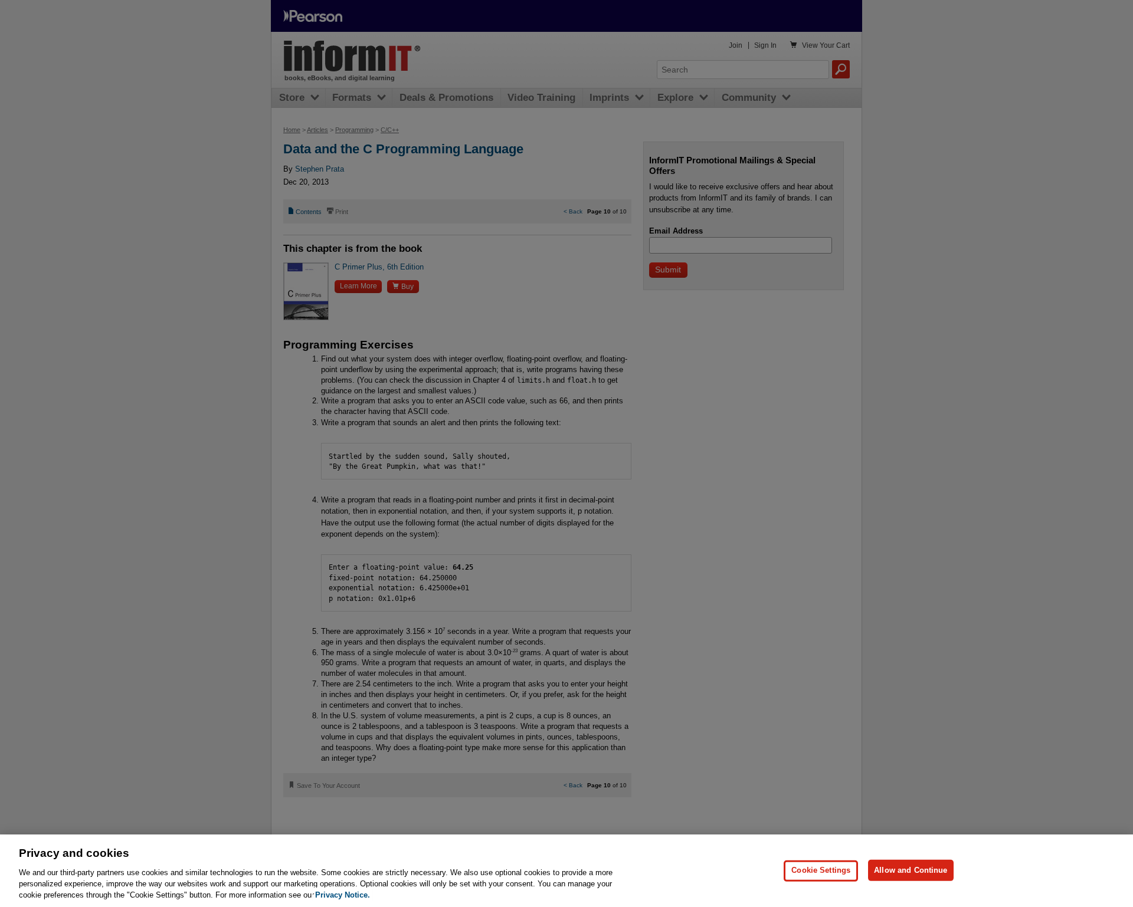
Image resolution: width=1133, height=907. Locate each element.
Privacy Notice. (342, 894)
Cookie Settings (820, 870)
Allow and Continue (910, 870)
